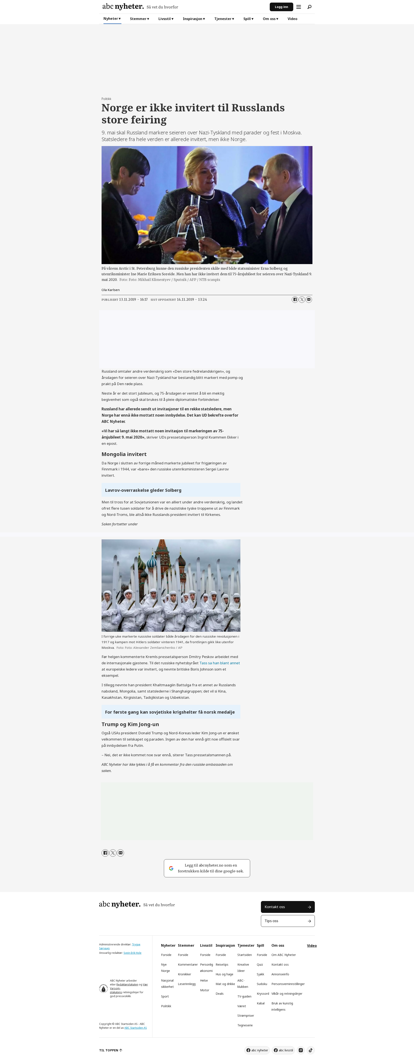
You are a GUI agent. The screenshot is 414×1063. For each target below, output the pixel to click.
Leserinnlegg (187, 984)
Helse (204, 980)
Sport (165, 996)
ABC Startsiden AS (135, 1028)
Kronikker (184, 974)
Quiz (260, 964)
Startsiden (244, 955)
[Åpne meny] (299, 7)
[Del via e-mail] (309, 299)
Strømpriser (245, 1015)
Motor (204, 990)
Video (292, 18)
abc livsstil (286, 1050)
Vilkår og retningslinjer (286, 993)
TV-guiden (244, 996)
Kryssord (263, 993)
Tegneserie (245, 1025)
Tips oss (271, 920)
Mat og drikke (225, 984)
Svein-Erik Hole (132, 953)
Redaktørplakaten (127, 984)
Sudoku (262, 984)
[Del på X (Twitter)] (302, 299)
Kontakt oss (275, 906)
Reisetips (222, 964)
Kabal (261, 1003)
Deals (220, 993)
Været (241, 1006)
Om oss (269, 18)
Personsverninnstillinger (288, 984)
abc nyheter (259, 1050)
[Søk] (309, 7)
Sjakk (260, 974)
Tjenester (222, 18)
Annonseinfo (280, 974)
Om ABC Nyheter (283, 955)
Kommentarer (188, 964)
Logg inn (281, 7)
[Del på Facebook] (295, 299)
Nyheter (111, 18)
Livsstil (164, 18)
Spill (247, 18)
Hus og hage (224, 974)
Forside (166, 955)
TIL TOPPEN (108, 1050)
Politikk (166, 1006)
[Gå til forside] (184, 7)
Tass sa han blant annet (219, 662)
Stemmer (138, 18)
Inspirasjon (192, 18)
